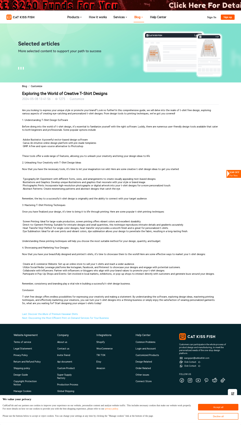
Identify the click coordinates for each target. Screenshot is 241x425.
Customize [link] (36, 86)
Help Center (158, 17)
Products (73, 17)
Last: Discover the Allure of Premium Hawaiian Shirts (50, 314)
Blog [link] (24, 86)
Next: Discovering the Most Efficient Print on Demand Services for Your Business (65, 318)
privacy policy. (112, 408)
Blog (137, 17)
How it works (98, 17)
